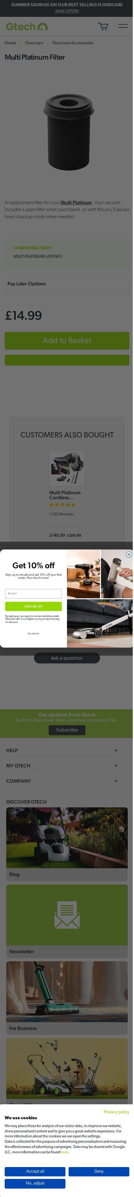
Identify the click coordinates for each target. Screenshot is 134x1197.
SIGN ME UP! (33, 606)
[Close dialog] (129, 554)
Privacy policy (116, 1112)
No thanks (33, 633)
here (64, 1152)
